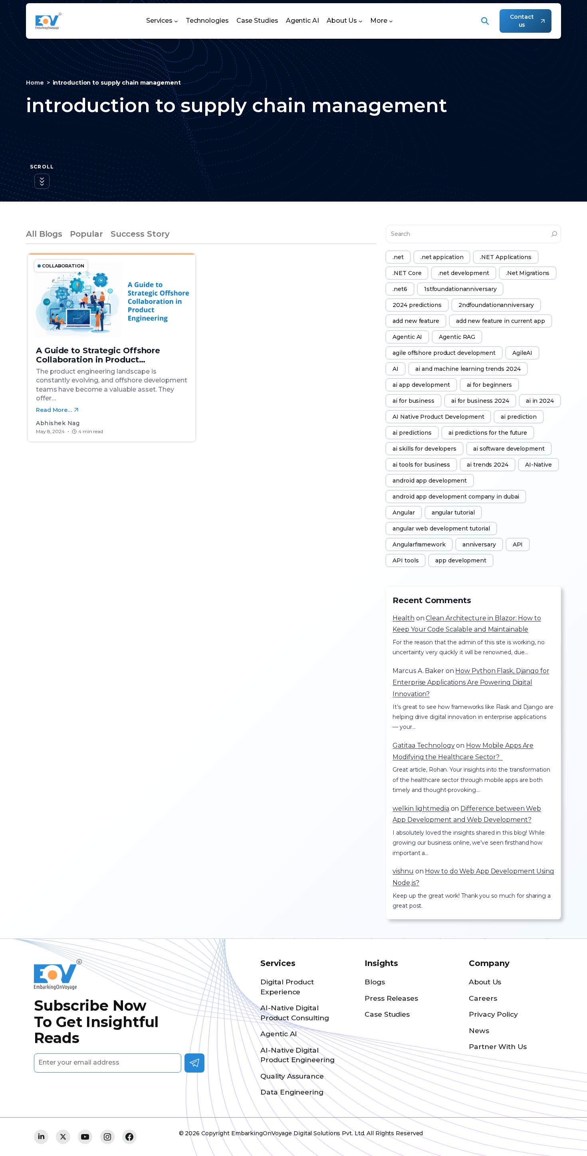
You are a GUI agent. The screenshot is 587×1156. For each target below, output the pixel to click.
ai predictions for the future (487, 432)
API (518, 544)
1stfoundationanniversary (460, 289)
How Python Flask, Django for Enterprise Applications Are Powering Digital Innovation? (471, 682)
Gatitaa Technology (423, 745)
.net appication (442, 257)
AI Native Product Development (438, 416)
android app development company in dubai (456, 496)
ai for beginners (489, 384)
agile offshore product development (444, 352)
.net (398, 257)
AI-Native (538, 464)
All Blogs (44, 234)
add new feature (416, 321)
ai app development (421, 384)
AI (396, 368)
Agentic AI (407, 336)
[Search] (554, 234)
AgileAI (522, 352)
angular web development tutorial (441, 528)
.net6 (400, 289)
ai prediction (519, 416)
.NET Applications (505, 257)
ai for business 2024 (480, 400)
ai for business (413, 400)
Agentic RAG (457, 336)
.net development (463, 273)
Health (403, 618)
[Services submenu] (176, 21)
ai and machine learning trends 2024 (468, 368)
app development (460, 560)
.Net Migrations (528, 273)
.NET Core (407, 273)
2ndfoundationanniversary (496, 305)
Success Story (140, 234)
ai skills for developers (424, 448)
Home (35, 82)
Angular (403, 512)
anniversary (479, 544)
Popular (86, 234)
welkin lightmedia (421, 808)
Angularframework (419, 544)
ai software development (509, 448)
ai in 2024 (540, 400)
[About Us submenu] (361, 21)
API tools (405, 560)
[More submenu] (391, 21)
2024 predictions (417, 305)
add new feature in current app (500, 321)
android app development (430, 480)
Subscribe (194, 1063)
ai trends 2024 (487, 464)
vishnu (403, 871)
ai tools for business (421, 464)
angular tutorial (453, 512)
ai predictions (412, 432)
